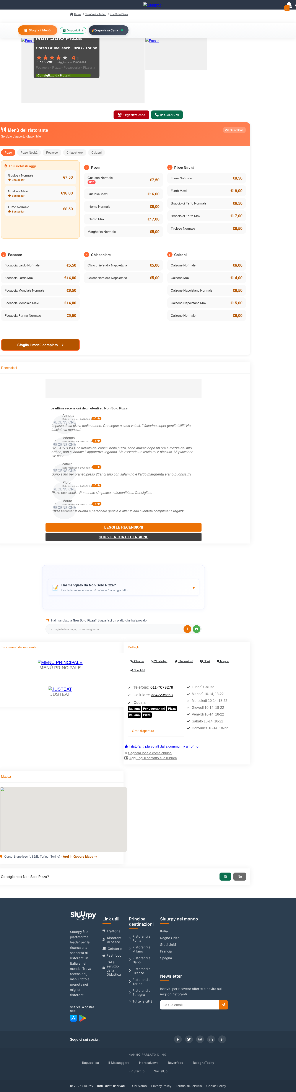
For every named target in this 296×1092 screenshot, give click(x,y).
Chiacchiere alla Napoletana (107, 265)
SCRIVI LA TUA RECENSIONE (123, 536)
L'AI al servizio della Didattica (114, 968)
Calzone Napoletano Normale (191, 290)
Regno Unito (169, 938)
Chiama (138, 661)
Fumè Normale (18, 206)
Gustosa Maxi (18, 191)
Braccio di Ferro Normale (188, 203)
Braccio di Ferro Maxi (186, 215)
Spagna (166, 958)
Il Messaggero (119, 1062)
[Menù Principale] (60, 662)
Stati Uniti (168, 945)
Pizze (8, 152)
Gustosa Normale (20, 175)
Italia (164, 931)
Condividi (139, 670)
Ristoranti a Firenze (141, 971)
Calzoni (96, 152)
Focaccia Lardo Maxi (19, 277)
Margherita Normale (102, 231)
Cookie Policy (216, 1086)
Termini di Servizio (189, 1086)
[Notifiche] (289, 5)
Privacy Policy (161, 1086)
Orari (206, 661)
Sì (225, 876)
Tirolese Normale (183, 228)
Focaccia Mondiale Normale (24, 290)
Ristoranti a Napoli (141, 960)
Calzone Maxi (180, 277)
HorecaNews (148, 1062)
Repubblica (90, 1062)
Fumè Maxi (179, 190)
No (240, 876)
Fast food (114, 955)
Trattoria (113, 931)
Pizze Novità (29, 152)
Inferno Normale (99, 206)
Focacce (52, 152)
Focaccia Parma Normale (23, 315)
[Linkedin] (211, 1039)
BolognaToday (203, 1062)
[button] (123, 587)
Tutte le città (142, 1001)
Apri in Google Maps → (80, 856)
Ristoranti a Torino (141, 982)
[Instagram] (200, 1039)
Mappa (224, 661)
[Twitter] (189, 1039)
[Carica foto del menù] (196, 629)
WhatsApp (160, 661)
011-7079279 (161, 687)
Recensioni (185, 661)
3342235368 (162, 695)
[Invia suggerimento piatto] (187, 629)
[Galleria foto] (176, 54)
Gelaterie (115, 949)
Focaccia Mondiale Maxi (22, 302)
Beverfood (175, 1062)
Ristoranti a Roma (141, 938)
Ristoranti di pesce (114, 940)
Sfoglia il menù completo (38, 344)
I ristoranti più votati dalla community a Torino (163, 746)
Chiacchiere (75, 152)
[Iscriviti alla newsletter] (223, 1004)
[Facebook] (178, 1039)
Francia (166, 951)
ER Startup (137, 1071)
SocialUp (161, 1071)
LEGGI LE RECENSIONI (123, 527)
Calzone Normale (183, 265)
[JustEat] (60, 688)
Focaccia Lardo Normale (22, 265)
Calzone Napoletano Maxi (189, 302)
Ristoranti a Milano (141, 949)
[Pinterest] (222, 1039)
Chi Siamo (139, 1086)
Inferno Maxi (96, 219)
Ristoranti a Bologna (141, 992)
